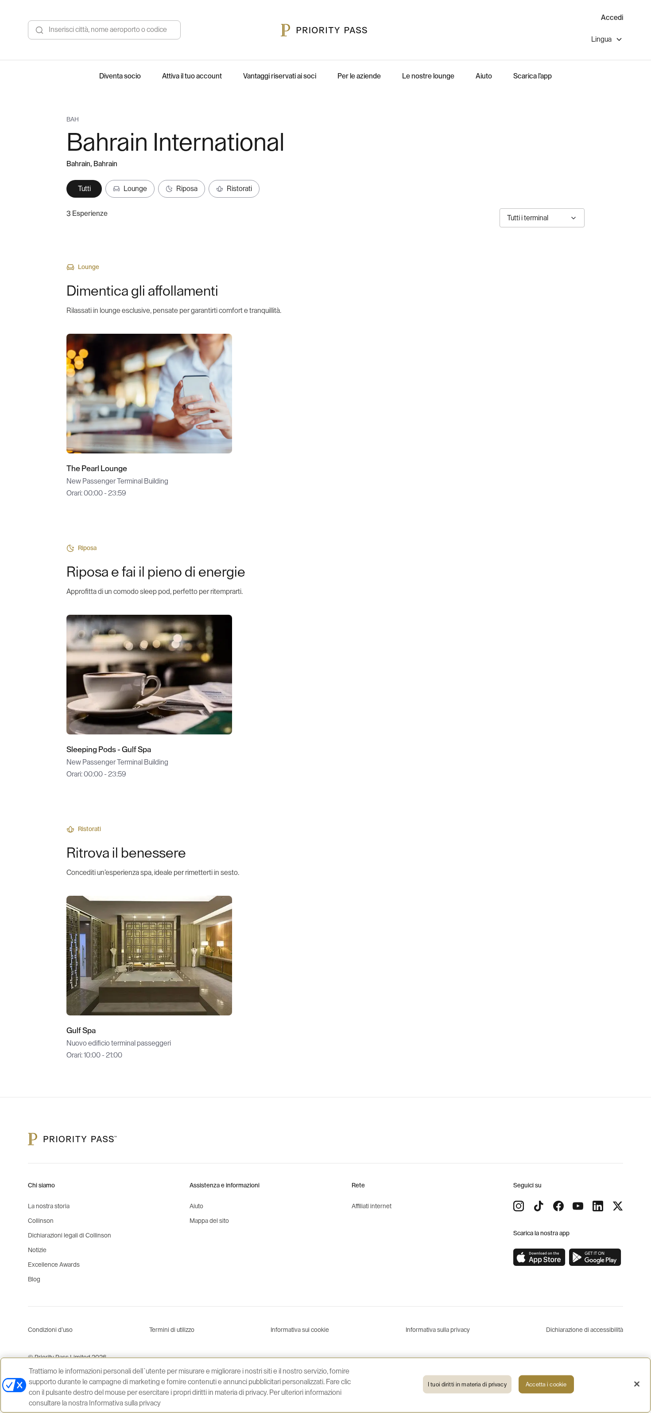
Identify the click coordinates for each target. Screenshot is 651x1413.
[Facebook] (558, 1206)
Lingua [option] (601, 39)
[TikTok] (538, 1206)
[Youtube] (578, 1206)
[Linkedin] (598, 1206)
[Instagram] (518, 1206)
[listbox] (607, 40)
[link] (539, 1257)
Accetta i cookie (546, 1384)
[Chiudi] (637, 1384)
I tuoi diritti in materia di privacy (467, 1384)
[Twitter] (617, 1206)
